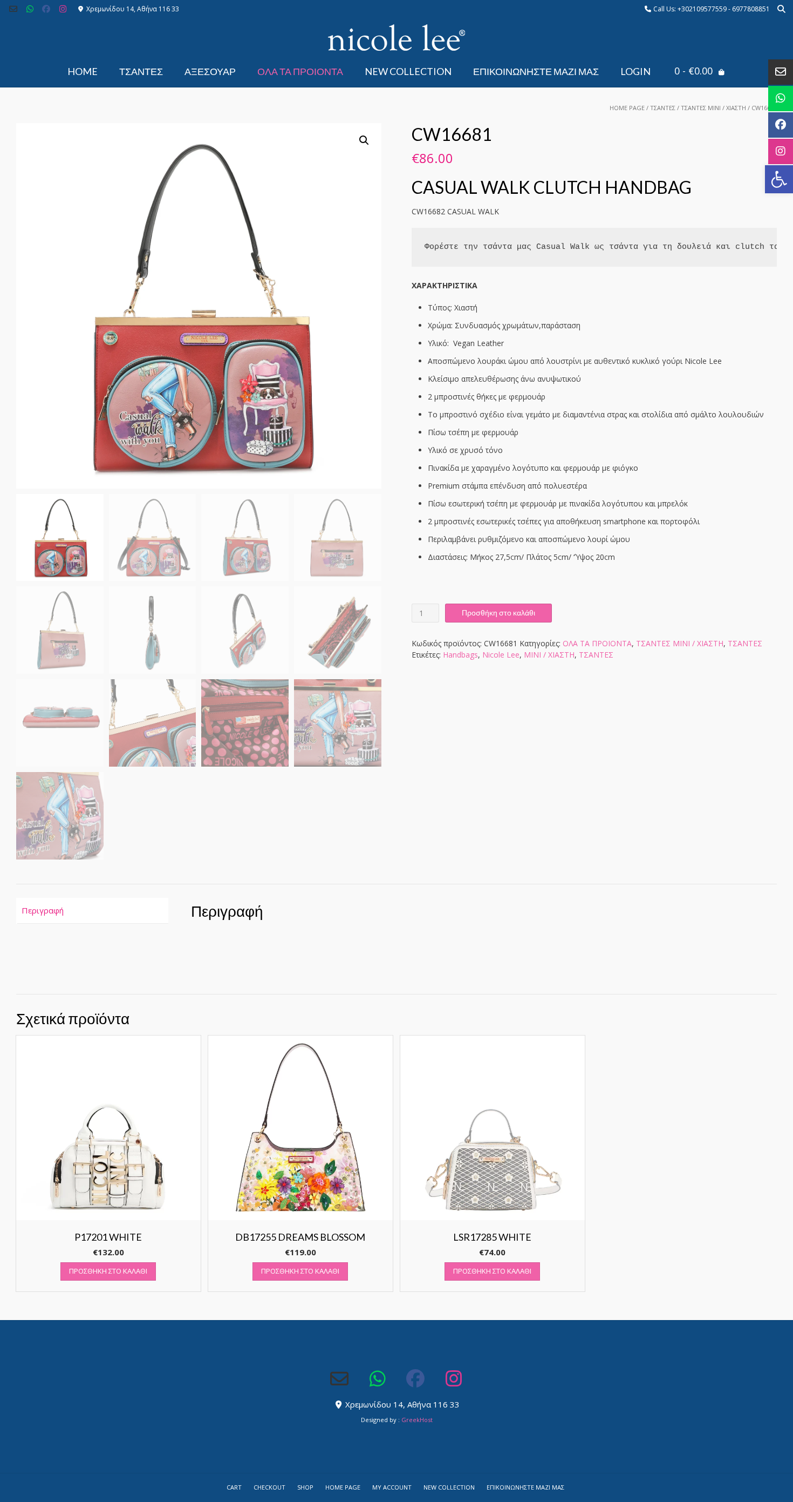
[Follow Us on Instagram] (63, 9)
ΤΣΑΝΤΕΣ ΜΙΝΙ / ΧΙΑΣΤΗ (713, 108)
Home (82, 71)
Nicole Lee (500, 654)
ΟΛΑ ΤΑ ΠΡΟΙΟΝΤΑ (300, 71)
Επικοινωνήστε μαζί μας (536, 71)
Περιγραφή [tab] (43, 910)
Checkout (269, 1487)
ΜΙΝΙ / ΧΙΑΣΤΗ (549, 654)
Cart (234, 1487)
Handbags (460, 654)
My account (392, 1487)
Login (635, 71)
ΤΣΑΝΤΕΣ (141, 71)
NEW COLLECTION (408, 71)
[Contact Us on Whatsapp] (30, 9)
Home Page (627, 108)
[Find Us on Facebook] (47, 9)
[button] (779, 179)
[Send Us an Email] (13, 9)
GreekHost (417, 1420)
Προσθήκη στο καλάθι (498, 612)
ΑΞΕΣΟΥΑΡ (210, 71)
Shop (305, 1487)
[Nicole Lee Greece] (396, 38)
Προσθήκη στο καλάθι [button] (108, 1271)
